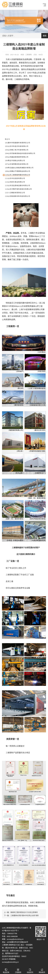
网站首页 (42, 972)
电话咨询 (6, 972)
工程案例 (18, 972)
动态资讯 (30, 972)
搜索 (45, 36)
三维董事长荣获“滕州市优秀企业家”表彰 (24, 915)
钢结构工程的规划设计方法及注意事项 (24, 912)
